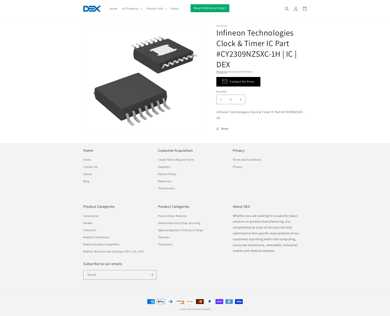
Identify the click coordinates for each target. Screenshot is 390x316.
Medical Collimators (96, 237)
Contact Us (90, 167)
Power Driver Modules (172, 216)
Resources (164, 181)
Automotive (91, 216)
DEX (189, 309)
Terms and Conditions (247, 159)
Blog (86, 181)
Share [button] (225, 128)
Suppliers (164, 167)
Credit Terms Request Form (176, 159)
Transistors (165, 244)
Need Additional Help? (210, 8)
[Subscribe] (151, 275)
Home (87, 159)
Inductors (89, 230)
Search (87, 174)
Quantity (221, 91)
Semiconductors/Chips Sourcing (179, 223)
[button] (132, 8)
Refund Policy (167, 174)
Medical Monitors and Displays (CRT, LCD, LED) (113, 251)
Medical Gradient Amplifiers (101, 244)
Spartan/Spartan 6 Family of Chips (180, 230)
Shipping (221, 71)
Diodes (87, 223)
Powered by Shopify (201, 309)
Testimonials (166, 188)
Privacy (237, 167)
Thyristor (164, 237)
